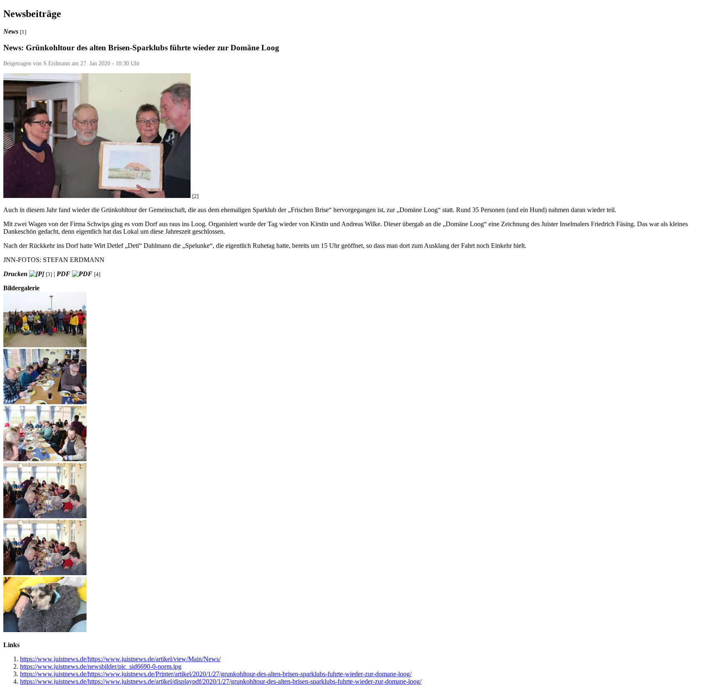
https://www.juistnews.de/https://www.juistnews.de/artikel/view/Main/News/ (120, 658)
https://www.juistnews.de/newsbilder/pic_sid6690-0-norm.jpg (100, 666)
